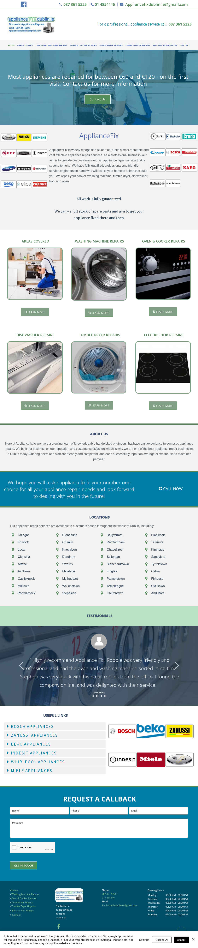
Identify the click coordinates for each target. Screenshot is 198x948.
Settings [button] (144, 940)
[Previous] (21, 665)
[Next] (177, 665)
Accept (181, 940)
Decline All (161, 940)
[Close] (193, 939)
